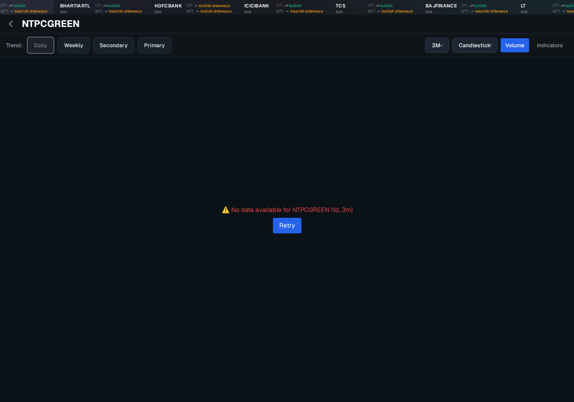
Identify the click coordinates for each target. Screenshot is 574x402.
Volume (514, 45)
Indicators (550, 45)
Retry (287, 225)
